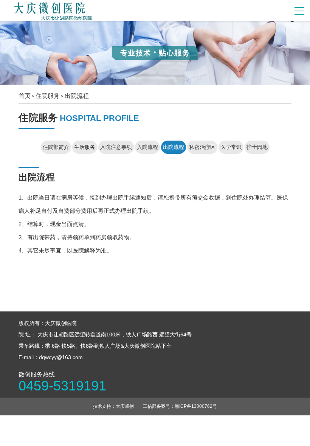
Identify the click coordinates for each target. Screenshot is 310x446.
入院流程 (147, 147)
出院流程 (77, 96)
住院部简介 (56, 147)
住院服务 (48, 96)
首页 (25, 96)
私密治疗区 (202, 147)
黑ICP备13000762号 (196, 406)
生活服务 (84, 147)
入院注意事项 (116, 147)
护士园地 (257, 147)
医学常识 (231, 147)
